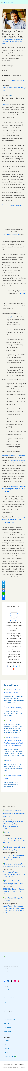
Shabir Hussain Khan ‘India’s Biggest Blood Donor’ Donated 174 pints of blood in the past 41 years (14, 699)
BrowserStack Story (9, 1019)
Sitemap (21, 1064)
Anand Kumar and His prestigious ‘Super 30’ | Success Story (11, 784)
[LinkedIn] (14, 586)
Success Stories (8, 994)
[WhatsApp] (14, 593)
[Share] (14, 598)
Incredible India (8, 1006)
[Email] (14, 589)
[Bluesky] (16, 666)
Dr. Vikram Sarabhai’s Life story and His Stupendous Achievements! (13, 713)
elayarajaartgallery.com (11, 234)
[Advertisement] (14, 931)
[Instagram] (15, 981)
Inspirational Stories (9, 1002)
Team (5, 1044)
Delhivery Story (8, 1027)
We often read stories (18, 460)
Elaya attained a (11, 317)
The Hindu (22, 293)
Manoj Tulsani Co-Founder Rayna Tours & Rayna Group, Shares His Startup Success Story (13, 909)
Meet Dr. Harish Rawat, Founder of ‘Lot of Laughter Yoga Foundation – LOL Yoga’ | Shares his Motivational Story (14, 752)
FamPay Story (7, 1023)
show (10, 95)
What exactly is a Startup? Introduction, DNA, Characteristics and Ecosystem (13, 825)
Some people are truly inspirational (13, 455)
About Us (6, 1040)
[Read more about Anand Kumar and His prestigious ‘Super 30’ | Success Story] (14, 777)
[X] (11, 981)
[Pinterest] (18, 981)
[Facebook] (14, 591)
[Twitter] (14, 582)
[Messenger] (14, 596)
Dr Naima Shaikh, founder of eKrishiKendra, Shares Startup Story (13, 857)
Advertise (6, 1048)
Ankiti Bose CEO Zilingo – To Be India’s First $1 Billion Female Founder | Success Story (13, 767)
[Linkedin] (13, 666)
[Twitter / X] (10, 666)
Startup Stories (8, 990)
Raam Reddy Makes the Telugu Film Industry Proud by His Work (13, 519)
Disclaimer (7, 1064)
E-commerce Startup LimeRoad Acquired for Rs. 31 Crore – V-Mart (14, 874)
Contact (6, 1052)
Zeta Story (7, 1015)
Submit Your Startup (9, 1056)
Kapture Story (7, 1031)
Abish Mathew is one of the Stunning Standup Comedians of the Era (14, 488)
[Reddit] (13, 669)
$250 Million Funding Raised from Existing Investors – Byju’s (13, 891)
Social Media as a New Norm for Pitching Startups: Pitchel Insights (14, 840)
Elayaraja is (5, 104)
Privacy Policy (14, 1064)
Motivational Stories (9, 998)
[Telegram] (14, 584)
